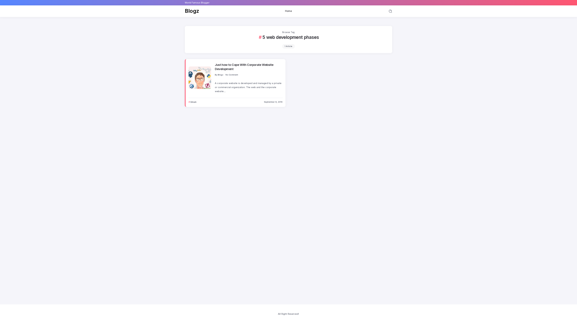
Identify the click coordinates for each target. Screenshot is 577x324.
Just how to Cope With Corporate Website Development (244, 67)
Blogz (192, 11)
